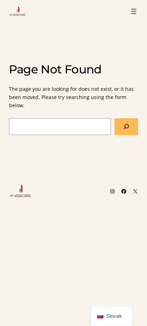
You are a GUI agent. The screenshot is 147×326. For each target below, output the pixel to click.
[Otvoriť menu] (134, 11)
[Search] (126, 126)
